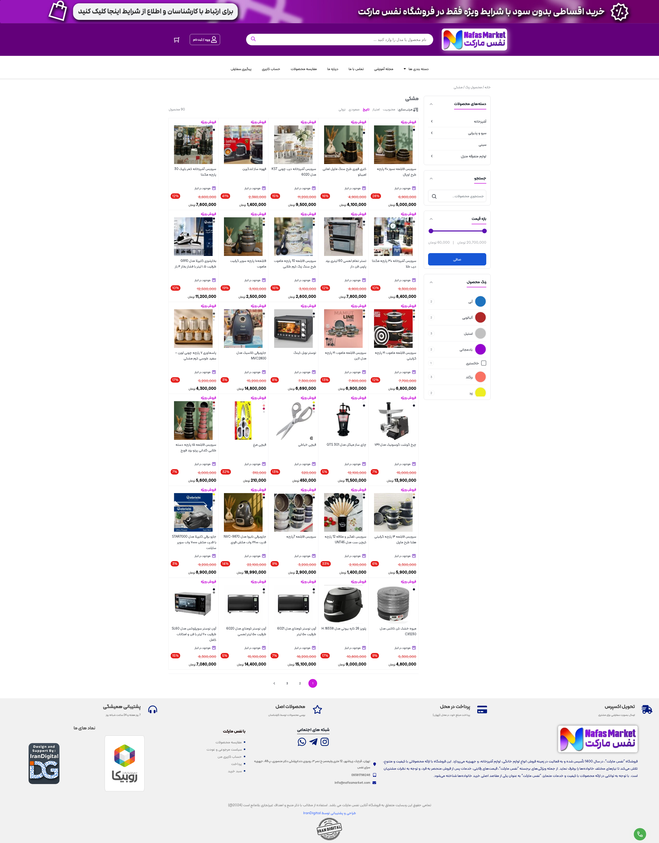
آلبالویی (467, 317)
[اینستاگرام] (324, 742)
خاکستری (472, 363)
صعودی (354, 109)
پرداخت (236, 764)
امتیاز (376, 109)
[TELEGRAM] (313, 742)
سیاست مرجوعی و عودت (224, 749)
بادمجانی (466, 349)
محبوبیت (389, 109)
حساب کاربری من (230, 756)
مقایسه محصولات (304, 69)
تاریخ (366, 109)
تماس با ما (356, 69)
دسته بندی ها (419, 69)
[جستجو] (434, 196)
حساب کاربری (271, 69)
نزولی (342, 109)
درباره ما (332, 69)
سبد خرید (235, 771)
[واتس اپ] (302, 742)
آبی (470, 301)
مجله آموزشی (383, 69)
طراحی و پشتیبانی (343, 813)
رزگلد (469, 377)
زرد (471, 393)
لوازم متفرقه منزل (473, 156)
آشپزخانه (480, 121)
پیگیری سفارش (241, 69)
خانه (487, 87)
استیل (468, 333)
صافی (457, 259)
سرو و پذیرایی (477, 133)
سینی (482, 144)
